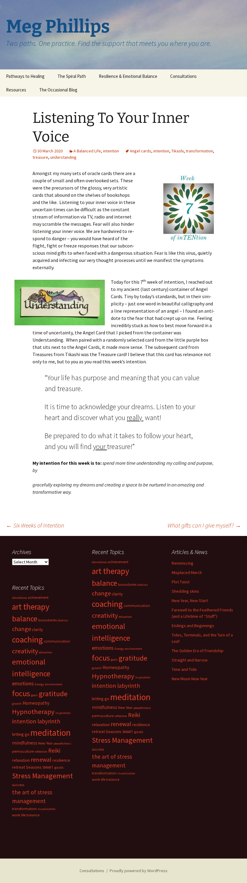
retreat (98, 731)
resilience (141, 724)
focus (101, 658)
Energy (119, 649)
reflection (120, 716)
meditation (130, 697)
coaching (107, 604)
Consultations (183, 76)
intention (111, 151)
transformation (199, 151)
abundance (99, 562)
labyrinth (128, 685)
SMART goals (132, 731)
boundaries (127, 584)
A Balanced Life (87, 151)
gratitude (133, 658)
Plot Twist (180, 582)
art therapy (110, 571)
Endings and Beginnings (193, 625)
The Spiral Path (72, 76)
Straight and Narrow (190, 660)
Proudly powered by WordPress (138, 870)
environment (133, 649)
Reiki (134, 715)
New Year (125, 707)
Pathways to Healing (25, 76)
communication (137, 605)
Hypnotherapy (113, 676)
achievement (118, 561)
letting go (100, 698)
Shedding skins (185, 591)
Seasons (113, 731)
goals (114, 659)
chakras (142, 585)
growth (97, 668)
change (101, 593)
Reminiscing (182, 563)
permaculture (103, 715)
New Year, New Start (190, 600)
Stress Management (122, 740)
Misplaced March (187, 572)
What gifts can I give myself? (204, 525)
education (125, 617)
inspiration (142, 677)
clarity (117, 594)
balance (104, 583)
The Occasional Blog (58, 90)
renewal (121, 724)
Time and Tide (184, 669)
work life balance (105, 779)
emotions (103, 647)
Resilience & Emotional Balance (128, 76)
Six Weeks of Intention (35, 525)
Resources (16, 90)
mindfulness (104, 707)
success (98, 749)
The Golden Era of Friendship (198, 650)
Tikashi (177, 151)
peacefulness (142, 708)
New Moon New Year (190, 678)
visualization (126, 773)
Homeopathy (115, 667)
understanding (63, 157)
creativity (105, 615)
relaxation (101, 724)
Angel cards (140, 151)
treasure (40, 157)
